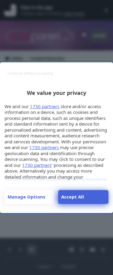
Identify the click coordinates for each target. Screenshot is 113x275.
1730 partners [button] (44, 106)
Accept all (72, 197)
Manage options (26, 197)
